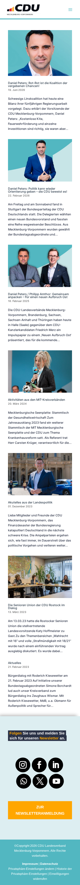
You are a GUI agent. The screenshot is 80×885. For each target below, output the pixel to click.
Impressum (30, 863)
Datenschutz (49, 863)
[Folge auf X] (40, 781)
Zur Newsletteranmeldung (40, 810)
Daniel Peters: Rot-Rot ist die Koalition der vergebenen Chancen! (37, 84)
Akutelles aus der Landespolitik (30, 502)
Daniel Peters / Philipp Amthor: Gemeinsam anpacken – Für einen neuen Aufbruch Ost (38, 295)
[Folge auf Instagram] (22, 765)
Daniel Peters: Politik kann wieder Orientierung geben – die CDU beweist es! (37, 190)
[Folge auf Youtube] (56, 781)
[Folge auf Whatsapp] (23, 781)
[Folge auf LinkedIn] (55, 765)
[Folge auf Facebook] (39, 765)
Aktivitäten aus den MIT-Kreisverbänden (36, 400)
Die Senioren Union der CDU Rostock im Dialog (36, 606)
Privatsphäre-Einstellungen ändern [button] (31, 868)
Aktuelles (14, 663)
